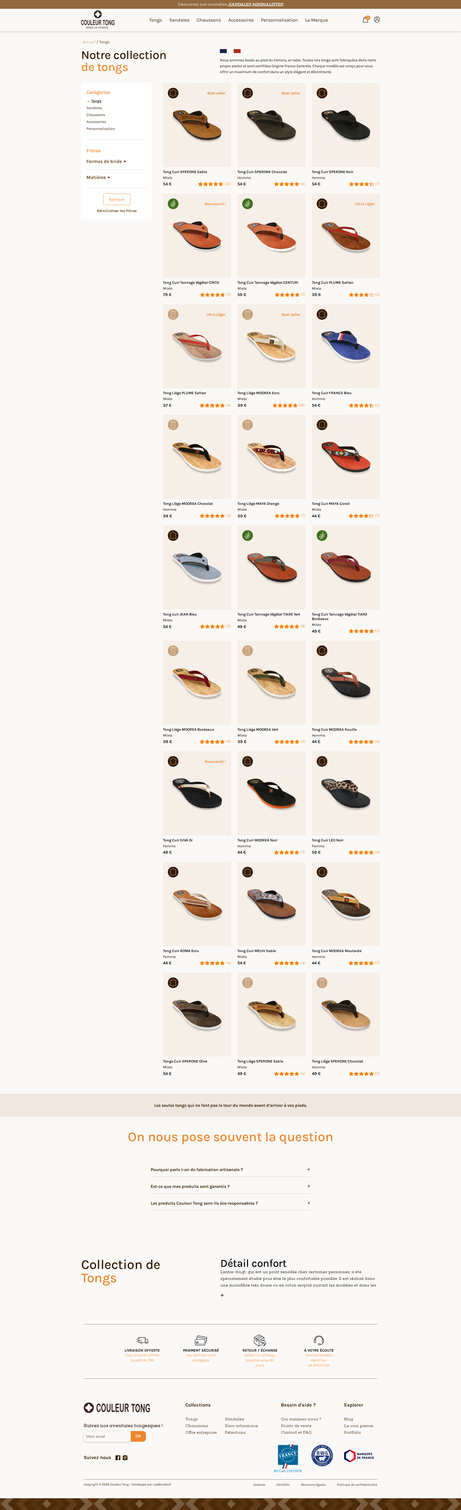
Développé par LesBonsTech (151, 1484)
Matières (98, 177)
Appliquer (117, 199)
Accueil (89, 42)
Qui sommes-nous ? (301, 1419)
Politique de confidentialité (357, 1485)
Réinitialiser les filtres (117, 211)
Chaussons (209, 20)
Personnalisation (279, 20)
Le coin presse (358, 1426)
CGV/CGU (283, 1485)
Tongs (155, 20)
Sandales (179, 20)
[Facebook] (118, 1457)
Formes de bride (106, 161)
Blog (348, 1419)
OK (138, 1436)
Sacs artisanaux (241, 1426)
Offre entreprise (201, 1432)
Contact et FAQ (296, 1432)
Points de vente (296, 1426)
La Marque (316, 20)
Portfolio (352, 1432)
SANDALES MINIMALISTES (255, 4)
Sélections (235, 1432)
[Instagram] (125, 1457)
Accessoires (241, 20)
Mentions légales (313, 1485)
